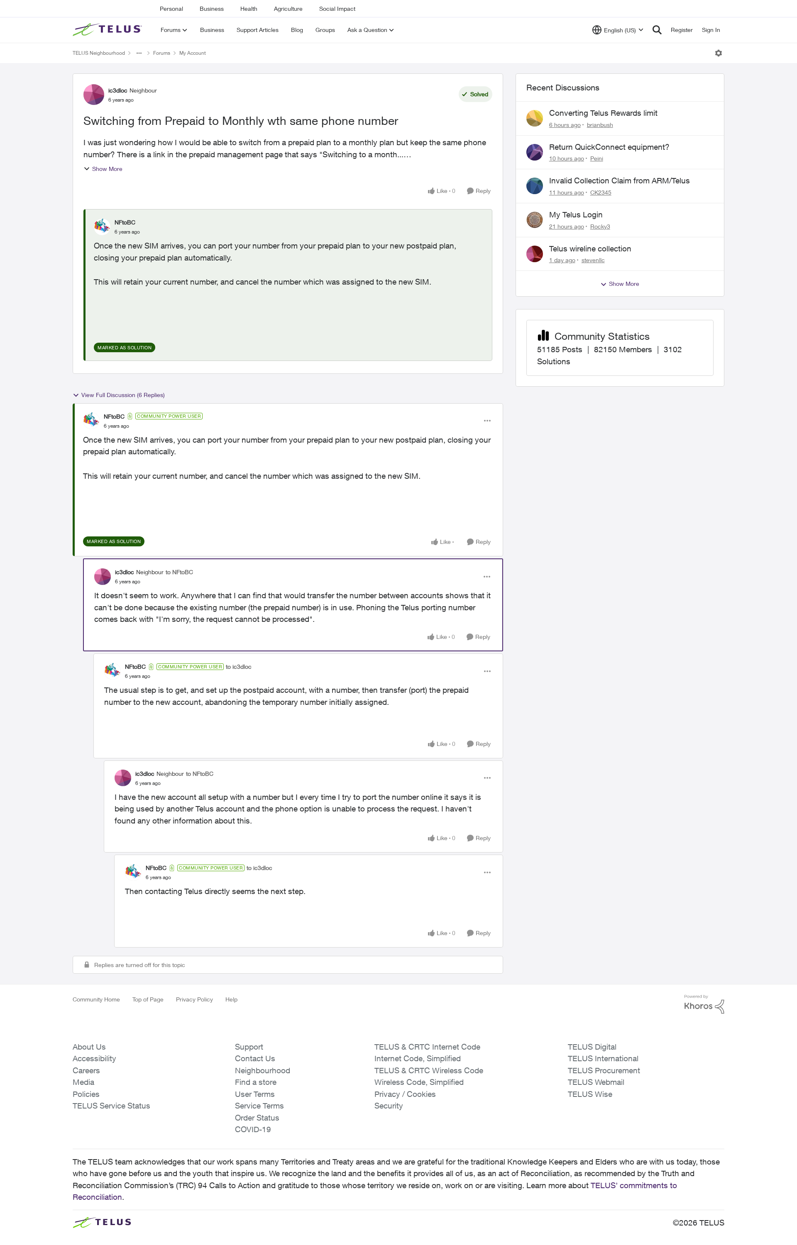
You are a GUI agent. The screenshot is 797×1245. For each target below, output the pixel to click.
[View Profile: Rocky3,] (534, 220)
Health (248, 8)
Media (83, 1082)
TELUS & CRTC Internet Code (427, 1046)
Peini (596, 158)
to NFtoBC (179, 571)
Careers (86, 1070)
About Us (89, 1046)
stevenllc (593, 259)
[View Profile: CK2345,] (534, 186)
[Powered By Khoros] (704, 1004)
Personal (171, 8)
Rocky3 (600, 226)
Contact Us (255, 1058)
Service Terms (259, 1105)
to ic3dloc (239, 666)
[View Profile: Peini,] (534, 152)
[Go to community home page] (108, 30)
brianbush (600, 124)
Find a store (255, 1082)
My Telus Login (576, 214)
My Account (192, 53)
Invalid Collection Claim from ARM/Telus (619, 180)
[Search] (657, 30)
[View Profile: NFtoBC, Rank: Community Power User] (91, 420)
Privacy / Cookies (405, 1094)
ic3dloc (117, 90)
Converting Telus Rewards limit (603, 112)
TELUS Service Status (111, 1105)
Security (388, 1105)
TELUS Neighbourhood (99, 53)
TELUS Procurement (604, 1070)
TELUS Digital (592, 1046)
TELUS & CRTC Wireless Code (428, 1070)
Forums (161, 53)
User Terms (255, 1094)
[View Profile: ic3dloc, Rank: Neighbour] (93, 94)
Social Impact (337, 8)
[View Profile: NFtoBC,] (102, 227)
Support (249, 1046)
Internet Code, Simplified (417, 1058)
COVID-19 (253, 1129)
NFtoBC (125, 222)
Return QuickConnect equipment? (609, 146)
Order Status (257, 1117)
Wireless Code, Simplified (419, 1082)
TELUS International (603, 1058)
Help (231, 999)
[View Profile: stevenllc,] (534, 254)
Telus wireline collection (590, 248)
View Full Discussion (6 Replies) (123, 394)
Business (212, 8)
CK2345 (600, 192)
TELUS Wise (590, 1094)
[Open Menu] (718, 53)
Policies (86, 1094)
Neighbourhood (262, 1070)
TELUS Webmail (596, 1082)
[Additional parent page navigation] (139, 53)
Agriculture (288, 8)
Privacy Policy (194, 999)
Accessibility (94, 1058)
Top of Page (148, 999)
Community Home (96, 999)
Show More (107, 168)
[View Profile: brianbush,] (534, 118)
